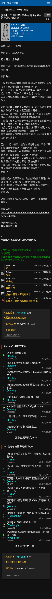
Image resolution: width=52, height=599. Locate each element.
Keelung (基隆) (22, 10)
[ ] (12, 356)
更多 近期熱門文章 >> (26, 437)
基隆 (17, 312)
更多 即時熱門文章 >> (26, 545)
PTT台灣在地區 (7, 10)
